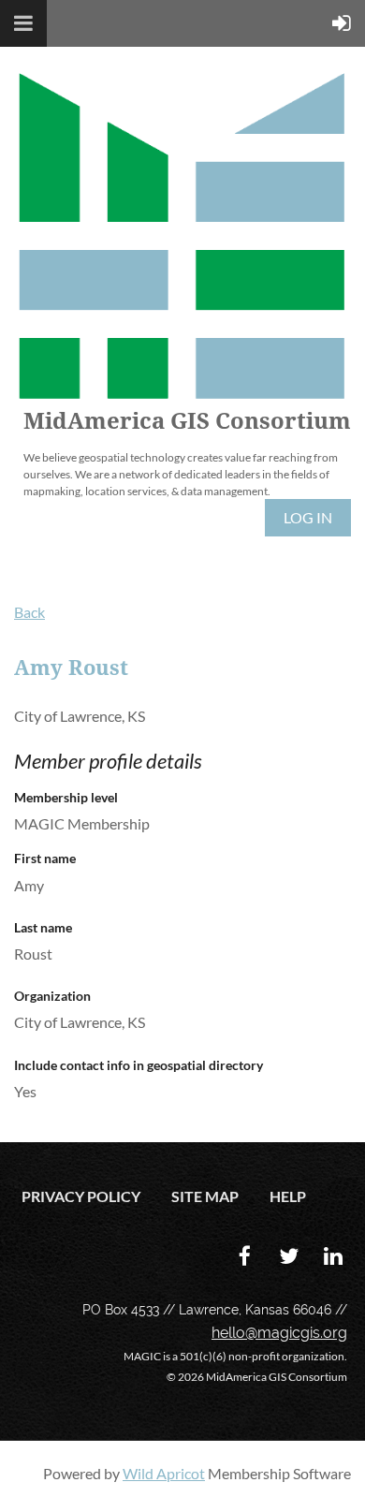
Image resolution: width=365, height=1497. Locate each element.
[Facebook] (245, 1256)
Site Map (205, 1196)
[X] (288, 1256)
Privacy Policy (81, 1196)
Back (29, 612)
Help (288, 1196)
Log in (308, 517)
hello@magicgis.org (279, 1333)
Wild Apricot (164, 1473)
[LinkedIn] (332, 1256)
